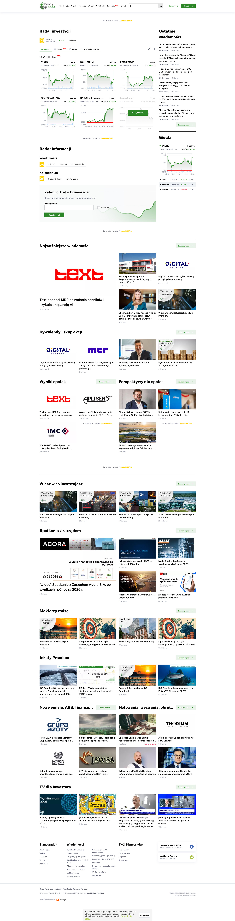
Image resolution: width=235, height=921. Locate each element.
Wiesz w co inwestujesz (76, 866)
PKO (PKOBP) (127, 62)
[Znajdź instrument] (160, 5)
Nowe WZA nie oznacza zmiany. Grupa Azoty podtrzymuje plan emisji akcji (56, 740)
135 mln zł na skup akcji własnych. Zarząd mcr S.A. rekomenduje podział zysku (97, 365)
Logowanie (173, 6)
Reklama (76, 889)
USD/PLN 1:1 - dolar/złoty (93, 98)
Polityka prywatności (53, 889)
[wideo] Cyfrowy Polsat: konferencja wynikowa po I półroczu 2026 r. (58, 820)
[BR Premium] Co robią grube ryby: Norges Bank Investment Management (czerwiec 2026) (57, 691)
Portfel (123, 6)
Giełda (73, 6)
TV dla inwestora (99, 872)
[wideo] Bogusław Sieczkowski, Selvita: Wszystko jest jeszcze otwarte (174, 820)
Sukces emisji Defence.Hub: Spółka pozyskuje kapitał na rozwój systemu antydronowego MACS (97, 740)
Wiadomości (64, 6)
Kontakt (84, 889)
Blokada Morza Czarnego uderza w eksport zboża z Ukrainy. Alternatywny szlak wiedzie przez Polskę (176, 113)
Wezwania (96, 863)
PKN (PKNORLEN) (50, 98)
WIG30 (44, 62)
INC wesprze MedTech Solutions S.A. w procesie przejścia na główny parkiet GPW (137, 774)
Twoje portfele (124, 853)
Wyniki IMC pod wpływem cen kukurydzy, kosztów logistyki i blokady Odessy (55, 448)
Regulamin (67, 889)
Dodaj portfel (54, 215)
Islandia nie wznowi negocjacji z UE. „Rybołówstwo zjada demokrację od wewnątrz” (175, 72)
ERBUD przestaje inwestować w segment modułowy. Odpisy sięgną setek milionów (136, 448)
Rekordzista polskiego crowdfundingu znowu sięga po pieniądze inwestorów (55, 774)
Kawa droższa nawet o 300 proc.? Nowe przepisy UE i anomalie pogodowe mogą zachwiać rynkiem (177, 58)
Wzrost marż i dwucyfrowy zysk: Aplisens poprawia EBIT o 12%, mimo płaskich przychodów (95, 415)
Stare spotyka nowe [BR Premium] (136, 641)
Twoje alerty (124, 850)
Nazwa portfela (50, 204)
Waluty (91, 6)
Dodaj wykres (137, 113)
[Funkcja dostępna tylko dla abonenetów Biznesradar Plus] (42, 40)
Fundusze (82, 6)
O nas (42, 889)
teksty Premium (73, 876)
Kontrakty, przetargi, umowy (103, 856)
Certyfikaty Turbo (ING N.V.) (103, 859)
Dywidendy (100, 6)
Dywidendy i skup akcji (76, 850)
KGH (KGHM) (87, 62)
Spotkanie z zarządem (75, 869)
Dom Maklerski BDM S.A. (95, 893)
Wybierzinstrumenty (50, 40)
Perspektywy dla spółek (76, 857)
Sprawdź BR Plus (126, 20)
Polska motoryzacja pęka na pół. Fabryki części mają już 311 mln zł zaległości (174, 85)
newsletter (96, 875)
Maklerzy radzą (73, 873)
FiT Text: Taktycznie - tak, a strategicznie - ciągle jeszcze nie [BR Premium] (95, 691)
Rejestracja (188, 6)
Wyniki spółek (72, 853)
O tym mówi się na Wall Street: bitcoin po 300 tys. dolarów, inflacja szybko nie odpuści (177, 99)
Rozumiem (144, 915)
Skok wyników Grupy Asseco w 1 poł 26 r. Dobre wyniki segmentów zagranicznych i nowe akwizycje (137, 316)
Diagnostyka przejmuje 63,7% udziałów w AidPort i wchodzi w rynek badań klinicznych (135, 415)
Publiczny (105, 207)
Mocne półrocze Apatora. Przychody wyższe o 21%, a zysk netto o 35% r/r (135, 279)
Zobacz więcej (183, 125)
